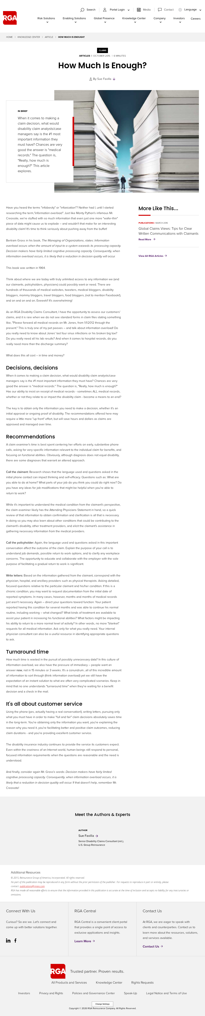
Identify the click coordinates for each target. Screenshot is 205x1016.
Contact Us (151, 946)
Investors (24, 993)
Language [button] (190, 10)
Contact (169, 10)
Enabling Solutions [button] (74, 18)
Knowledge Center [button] (134, 18)
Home (9, 37)
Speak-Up (130, 993)
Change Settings (102, 1004)
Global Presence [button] (104, 18)
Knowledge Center (29, 37)
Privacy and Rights (51, 993)
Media (147, 10)
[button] (89, 10)
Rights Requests (142, 982)
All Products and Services (69, 982)
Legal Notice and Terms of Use (166, 993)
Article (49, 37)
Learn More (82, 941)
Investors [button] (179, 18)
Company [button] (160, 18)
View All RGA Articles (151, 256)
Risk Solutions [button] (46, 18)
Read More (148, 240)
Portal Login (118, 10)
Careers (196, 19)
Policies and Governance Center (93, 993)
